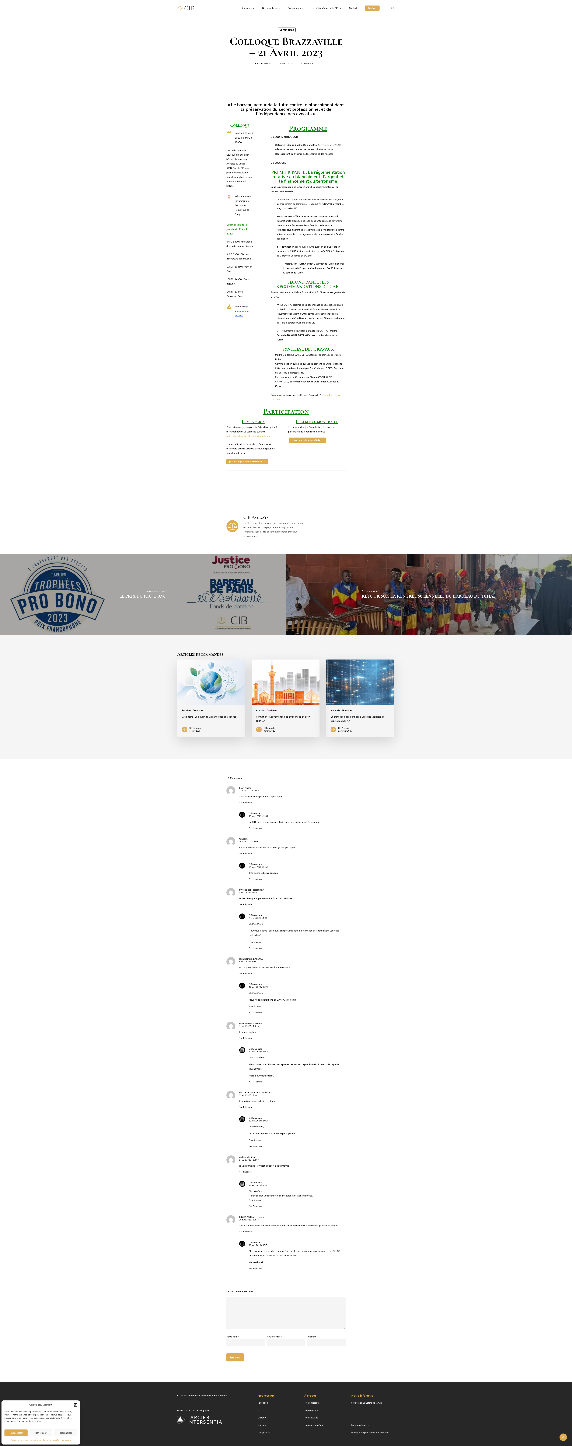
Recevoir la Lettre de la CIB (367, 1402)
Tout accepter (16, 1433)
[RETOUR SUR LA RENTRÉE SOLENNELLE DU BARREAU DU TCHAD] (429, 594)
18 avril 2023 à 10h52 (259, 1245)
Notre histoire (311, 1402)
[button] (75, 1404)
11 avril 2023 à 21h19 (249, 1026)
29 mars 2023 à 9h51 (258, 816)
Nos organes (311, 1410)
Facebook (263, 1402)
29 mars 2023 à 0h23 (248, 841)
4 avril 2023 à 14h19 (258, 918)
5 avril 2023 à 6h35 (247, 961)
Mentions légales (360, 1425)
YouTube (262, 1425)
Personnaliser (65, 1433)
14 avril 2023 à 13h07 (249, 1160)
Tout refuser (40, 1433)
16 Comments (306, 63)
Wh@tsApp (264, 1432)
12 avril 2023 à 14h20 (259, 1051)
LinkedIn (262, 1417)
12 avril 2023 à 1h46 (248, 1095)
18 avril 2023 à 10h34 (249, 1220)
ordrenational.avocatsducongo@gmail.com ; (248, 436)
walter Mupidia (247, 1157)
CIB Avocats (265, 63)
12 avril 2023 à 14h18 (259, 987)
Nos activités (311, 1417)
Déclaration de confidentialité (45, 1440)
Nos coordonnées (313, 1425)
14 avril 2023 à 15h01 (259, 1185)
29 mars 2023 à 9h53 (258, 867)
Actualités (186, 710)
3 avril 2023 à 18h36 (248, 892)
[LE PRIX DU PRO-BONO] (143, 594)
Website (312, 1336)
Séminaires (286, 30)
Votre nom (232, 1336)
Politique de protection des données (370, 1432)
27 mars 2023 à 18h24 (249, 790)
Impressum (66, 1440)
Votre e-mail (274, 1336)
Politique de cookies (20, 1440)
